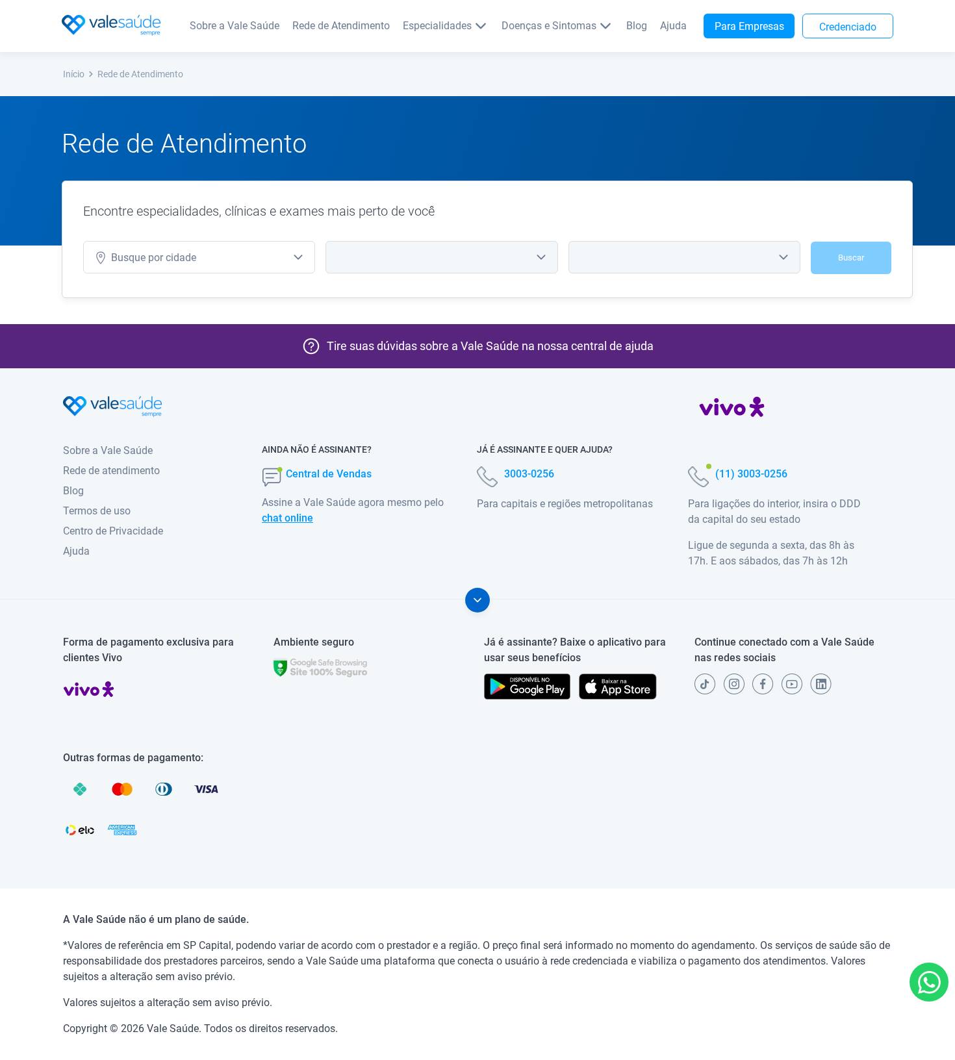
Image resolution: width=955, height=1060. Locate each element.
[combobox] (199, 257)
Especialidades (437, 25)
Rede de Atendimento (341, 25)
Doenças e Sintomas (549, 25)
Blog (636, 25)
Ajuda (673, 25)
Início (73, 74)
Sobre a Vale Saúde (234, 25)
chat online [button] (287, 518)
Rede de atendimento (111, 470)
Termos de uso (97, 511)
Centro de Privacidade (113, 531)
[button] (929, 982)
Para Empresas (749, 26)
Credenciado (847, 27)
